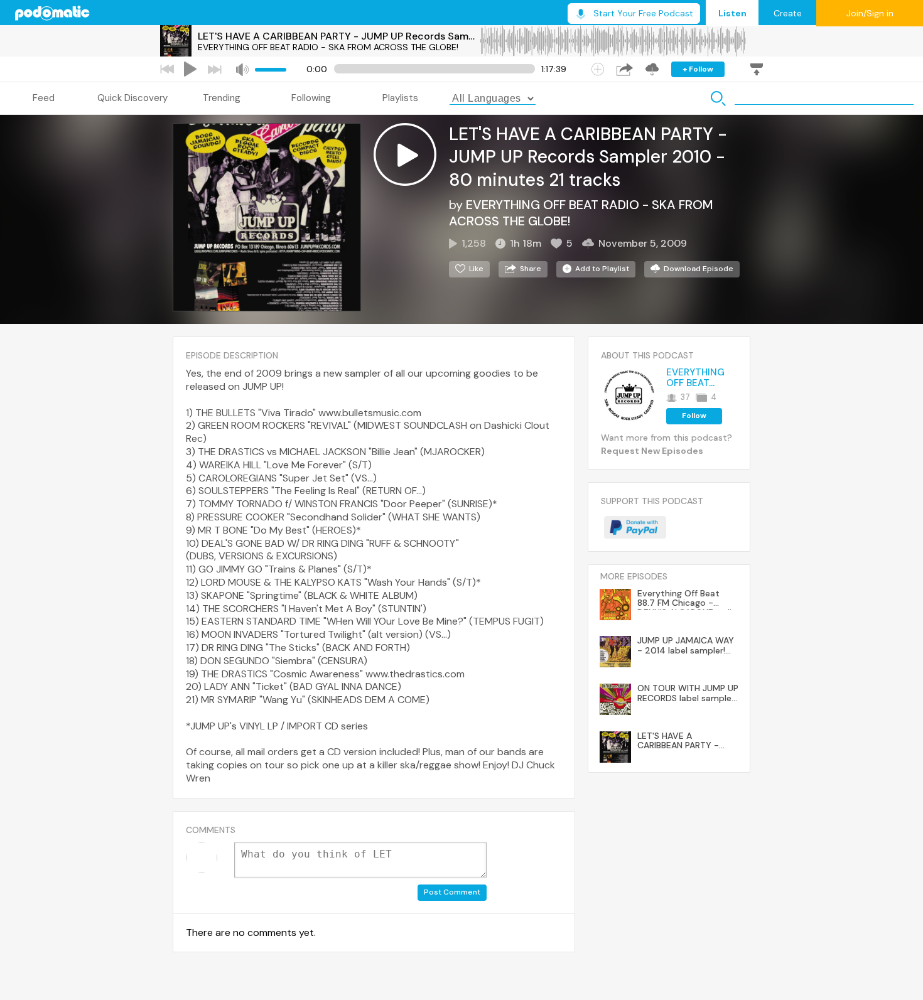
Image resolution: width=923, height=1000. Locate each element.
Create (788, 13)
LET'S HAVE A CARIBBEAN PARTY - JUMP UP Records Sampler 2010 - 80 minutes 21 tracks (338, 36)
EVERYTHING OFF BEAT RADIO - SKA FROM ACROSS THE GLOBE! (328, 47)
